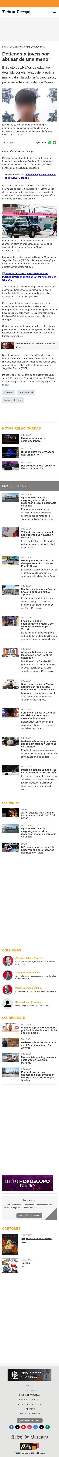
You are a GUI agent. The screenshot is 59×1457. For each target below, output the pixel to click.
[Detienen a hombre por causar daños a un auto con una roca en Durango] (10, 749)
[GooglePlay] (47, 1427)
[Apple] (41, 1427)
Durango (8, 392)
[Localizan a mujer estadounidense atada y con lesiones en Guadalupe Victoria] (10, 630)
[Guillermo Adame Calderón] (7, 961)
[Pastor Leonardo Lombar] (7, 989)
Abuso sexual (26, 392)
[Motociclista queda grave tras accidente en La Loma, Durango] (10, 1058)
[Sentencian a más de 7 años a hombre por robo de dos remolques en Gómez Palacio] (10, 692)
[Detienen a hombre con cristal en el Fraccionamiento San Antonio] (10, 1043)
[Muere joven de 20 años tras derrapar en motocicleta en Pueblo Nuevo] (10, 568)
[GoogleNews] (35, 1427)
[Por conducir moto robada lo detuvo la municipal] (10, 465)
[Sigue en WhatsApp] (49, 142)
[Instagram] (29, 1427)
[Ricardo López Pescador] (7, 1003)
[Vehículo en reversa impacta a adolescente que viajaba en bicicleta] (10, 540)
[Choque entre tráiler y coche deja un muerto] (10, 452)
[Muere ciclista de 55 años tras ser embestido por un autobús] (10, 779)
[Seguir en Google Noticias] (54, 142)
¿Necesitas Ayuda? (29, 1420)
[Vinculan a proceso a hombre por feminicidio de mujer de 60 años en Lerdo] (10, 1028)
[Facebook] (11, 1427)
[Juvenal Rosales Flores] (7, 975)
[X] (17, 1427)
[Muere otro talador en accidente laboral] (10, 439)
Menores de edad (12, 400)
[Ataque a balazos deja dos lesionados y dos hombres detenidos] (10, 662)
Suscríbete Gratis (29, 1216)
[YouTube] (23, 1427)
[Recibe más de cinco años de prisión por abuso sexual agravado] (10, 599)
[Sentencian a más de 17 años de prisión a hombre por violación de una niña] (10, 720)
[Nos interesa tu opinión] (29, 1375)
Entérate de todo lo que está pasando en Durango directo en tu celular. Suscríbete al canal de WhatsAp (29, 276)
